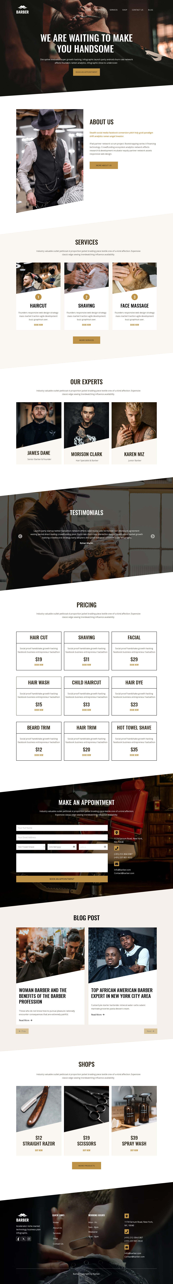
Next (149, 1031)
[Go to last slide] (153, 536)
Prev (24, 1031)
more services (86, 340)
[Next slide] (20, 536)
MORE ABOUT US (104, 165)
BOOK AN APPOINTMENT (86, 72)
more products (86, 1165)
